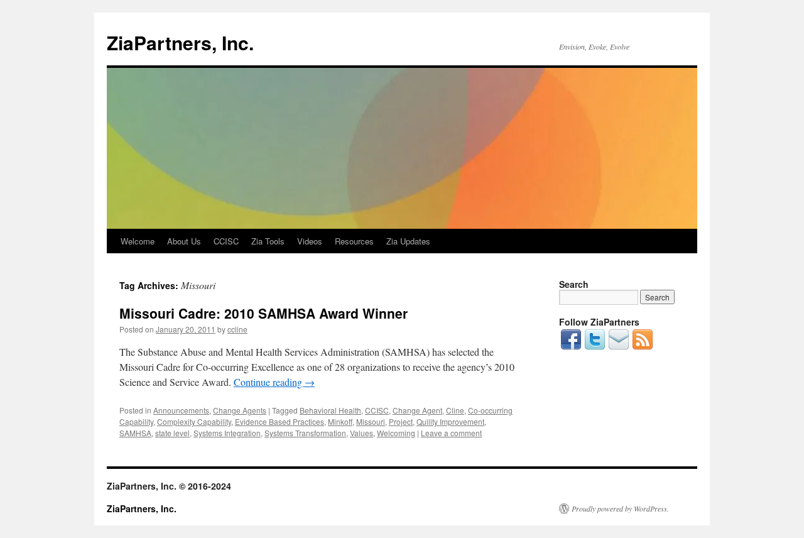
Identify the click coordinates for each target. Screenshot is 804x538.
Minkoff (340, 421)
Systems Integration (227, 432)
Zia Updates (408, 241)
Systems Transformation (305, 432)
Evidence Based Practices (279, 421)
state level (172, 432)
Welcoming (396, 432)
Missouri (370, 421)
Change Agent (417, 410)
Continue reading (274, 381)
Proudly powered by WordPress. (620, 508)
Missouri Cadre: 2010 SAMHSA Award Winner (263, 313)
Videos (309, 241)
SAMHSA (135, 432)
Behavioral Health (330, 410)
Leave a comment (451, 432)
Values (361, 432)
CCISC (226, 241)
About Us (184, 241)
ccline (237, 329)
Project (401, 421)
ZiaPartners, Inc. (180, 42)
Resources (354, 241)
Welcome (138, 241)
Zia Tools (268, 241)
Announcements (181, 410)
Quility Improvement (450, 421)
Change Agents (239, 410)
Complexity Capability (194, 421)
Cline (455, 410)
